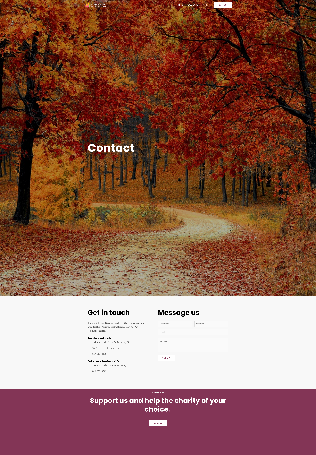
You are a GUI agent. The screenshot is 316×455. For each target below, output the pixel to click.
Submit (166, 358)
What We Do (193, 5)
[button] (223, 5)
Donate (158, 423)
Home (181, 5)
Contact (206, 5)
